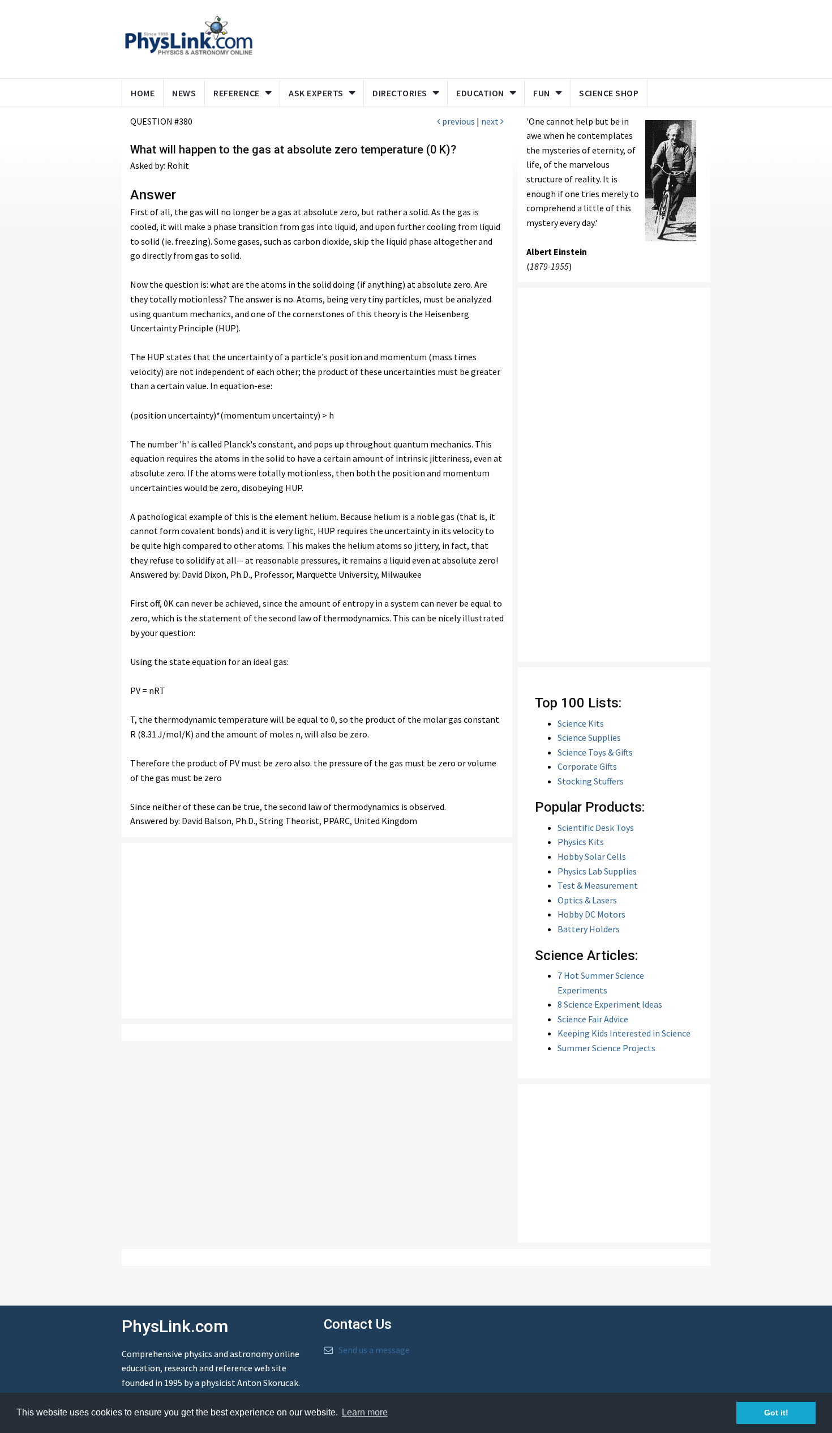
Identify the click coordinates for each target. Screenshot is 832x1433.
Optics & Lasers (587, 900)
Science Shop (608, 93)
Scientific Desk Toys (595, 827)
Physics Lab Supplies (597, 871)
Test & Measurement (597, 885)
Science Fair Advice (592, 1019)
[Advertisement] (479, 36)
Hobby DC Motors (591, 914)
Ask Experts (316, 93)
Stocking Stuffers (590, 781)
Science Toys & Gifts (595, 752)
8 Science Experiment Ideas (609, 1004)
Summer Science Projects (606, 1048)
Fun (541, 93)
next (490, 121)
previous (457, 121)
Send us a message (374, 1349)
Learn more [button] (365, 1412)
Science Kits (580, 723)
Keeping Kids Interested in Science (624, 1033)
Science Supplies (589, 737)
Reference (236, 93)
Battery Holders (588, 929)
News (184, 93)
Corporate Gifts (587, 766)
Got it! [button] (776, 1412)
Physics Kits (580, 841)
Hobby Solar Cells (591, 856)
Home (143, 93)
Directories (399, 93)
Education (480, 93)
